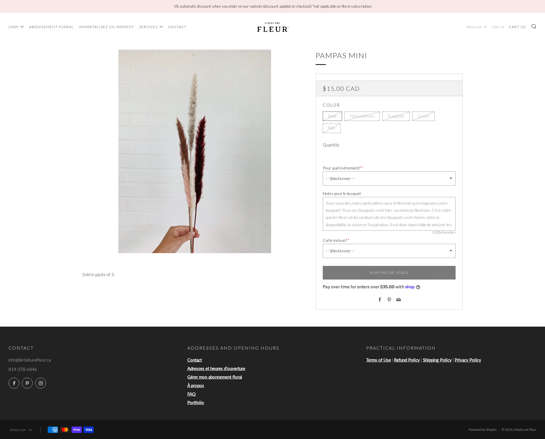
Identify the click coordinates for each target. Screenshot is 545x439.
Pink (331, 128)
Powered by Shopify (483, 429)
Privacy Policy (468, 359)
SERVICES (148, 27)
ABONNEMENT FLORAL (51, 27)
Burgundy (396, 116)
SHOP (14, 27)
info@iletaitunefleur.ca (30, 359)
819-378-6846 (23, 369)
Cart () (517, 27)
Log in (498, 27)
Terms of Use (378, 359)
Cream (423, 116)
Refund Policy (407, 359)
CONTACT (177, 27)
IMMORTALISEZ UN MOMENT (106, 27)
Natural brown (362, 116)
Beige (332, 116)
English (474, 27)
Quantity (331, 144)
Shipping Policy (437, 359)
